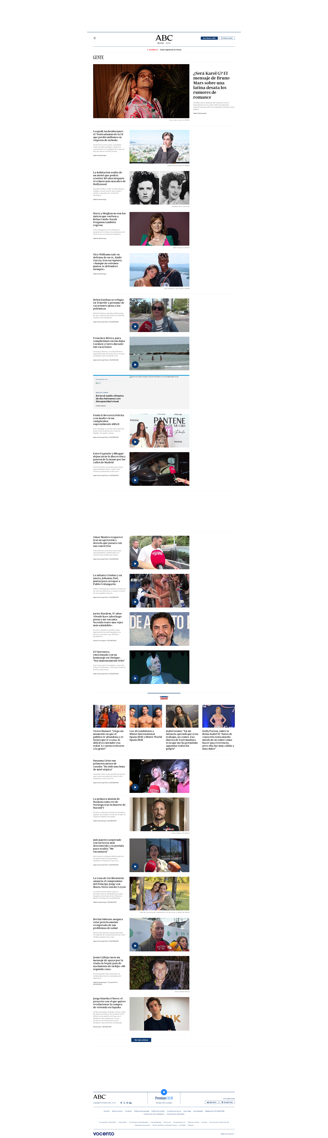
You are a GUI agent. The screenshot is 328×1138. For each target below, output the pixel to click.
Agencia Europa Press (101, 322)
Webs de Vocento (227, 1134)
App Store (212, 1102)
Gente (98, 57)
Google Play (228, 1102)
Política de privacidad (141, 1111)
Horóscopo (167, 1122)
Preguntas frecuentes (142, 1125)
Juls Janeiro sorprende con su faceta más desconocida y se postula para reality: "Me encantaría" (108, 845)
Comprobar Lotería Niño (107, 1122)
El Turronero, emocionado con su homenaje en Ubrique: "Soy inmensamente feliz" (109, 656)
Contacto (128, 1111)
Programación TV (179, 1122)
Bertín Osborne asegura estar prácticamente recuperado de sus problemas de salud (108, 924)
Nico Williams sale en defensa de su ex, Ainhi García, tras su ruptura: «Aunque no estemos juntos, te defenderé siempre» (107, 262)
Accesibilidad (198, 1111)
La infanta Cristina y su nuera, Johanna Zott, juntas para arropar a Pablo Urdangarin (107, 580)
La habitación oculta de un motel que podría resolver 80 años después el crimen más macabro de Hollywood (109, 178)
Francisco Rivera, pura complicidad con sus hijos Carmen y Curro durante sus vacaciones (109, 342)
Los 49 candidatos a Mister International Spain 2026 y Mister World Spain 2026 (146, 735)
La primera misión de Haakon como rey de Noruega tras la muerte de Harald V (109, 803)
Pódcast (190, 1125)
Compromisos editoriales (175, 1114)
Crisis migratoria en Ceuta (170, 50)
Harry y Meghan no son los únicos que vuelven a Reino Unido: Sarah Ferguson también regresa (109, 219)
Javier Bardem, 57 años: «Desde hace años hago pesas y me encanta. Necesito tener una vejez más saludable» (108, 619)
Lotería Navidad (155, 1122)
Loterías (204, 1122)
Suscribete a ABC (209, 38)
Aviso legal (187, 1111)
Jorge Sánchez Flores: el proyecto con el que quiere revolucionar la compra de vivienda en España (109, 1003)
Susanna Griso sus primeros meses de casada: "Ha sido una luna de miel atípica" (109, 765)
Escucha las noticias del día (219, 1122)
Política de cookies (158, 1111)
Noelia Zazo (97, 1027)
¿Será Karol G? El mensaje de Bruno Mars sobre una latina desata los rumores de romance (211, 85)
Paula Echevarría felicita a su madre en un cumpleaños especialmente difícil (108, 420)
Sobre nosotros (117, 1111)
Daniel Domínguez (100, 640)
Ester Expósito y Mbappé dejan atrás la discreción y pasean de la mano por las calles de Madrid (109, 458)
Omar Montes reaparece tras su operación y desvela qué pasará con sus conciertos (108, 541)
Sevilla (168, 43)
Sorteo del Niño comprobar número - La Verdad (168, 1125)
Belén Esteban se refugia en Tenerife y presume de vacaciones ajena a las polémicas (108, 304)
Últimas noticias (193, 1122)
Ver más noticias (141, 1040)
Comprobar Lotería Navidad (138, 1122)
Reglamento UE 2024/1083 (214, 1111)
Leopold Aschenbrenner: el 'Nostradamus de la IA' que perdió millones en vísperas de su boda (108, 136)
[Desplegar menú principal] (94, 38)
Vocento (107, 1111)
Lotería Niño (122, 1122)
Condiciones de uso (174, 1111)
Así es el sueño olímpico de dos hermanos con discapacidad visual (110, 398)
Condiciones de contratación (154, 1114)
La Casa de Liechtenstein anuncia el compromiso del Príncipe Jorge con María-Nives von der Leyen (109, 882)
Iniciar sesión (228, 38)
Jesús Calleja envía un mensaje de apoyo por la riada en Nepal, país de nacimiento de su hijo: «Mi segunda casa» (109, 963)
